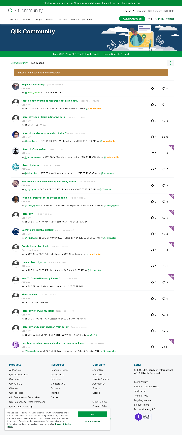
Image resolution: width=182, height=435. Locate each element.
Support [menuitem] (26, 19)
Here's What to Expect (116, 54)
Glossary (55, 388)
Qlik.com (141, 11)
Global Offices (99, 401)
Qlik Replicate (16, 392)
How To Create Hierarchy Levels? (49, 278)
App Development (31, 250)
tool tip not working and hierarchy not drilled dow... (60, 100)
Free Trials (56, 379)
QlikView (26, 88)
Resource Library (59, 370)
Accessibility (98, 383)
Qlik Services (155, 11)
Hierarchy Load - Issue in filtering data (53, 117)
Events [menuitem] (49, 19)
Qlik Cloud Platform (19, 374)
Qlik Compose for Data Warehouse (27, 401)
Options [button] (170, 63)
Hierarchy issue (40, 165)
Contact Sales (99, 406)
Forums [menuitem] (14, 19)
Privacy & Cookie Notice (146, 386)
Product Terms (141, 404)
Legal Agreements (143, 400)
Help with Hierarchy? (43, 84)
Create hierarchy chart (44, 246)
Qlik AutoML (15, 383)
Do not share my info (145, 409)
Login (78, 3)
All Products (15, 370)
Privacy (96, 388)
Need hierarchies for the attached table (54, 197)
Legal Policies (141, 382)
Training (55, 392)
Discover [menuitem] (62, 19)
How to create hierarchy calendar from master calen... (62, 343)
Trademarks (140, 391)
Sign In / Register (164, 18)
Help (150, 18)
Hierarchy (37, 213)
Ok (92, 414)
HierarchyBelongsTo (42, 149)
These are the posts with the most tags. (39, 72)
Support (55, 397)
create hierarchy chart (44, 262)
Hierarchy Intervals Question (47, 310)
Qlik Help (169, 11)
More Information (92, 421)
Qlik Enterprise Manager (21, 406)
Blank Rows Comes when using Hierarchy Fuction (59, 181)
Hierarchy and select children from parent (54, 326)
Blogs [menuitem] (39, 19)
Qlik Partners (57, 374)
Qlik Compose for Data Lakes (24, 397)
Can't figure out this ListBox (47, 229)
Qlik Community (33, 31)
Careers (96, 392)
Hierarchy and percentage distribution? (53, 133)
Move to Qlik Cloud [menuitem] (81, 19)
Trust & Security (100, 379)
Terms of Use (141, 395)
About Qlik (97, 370)
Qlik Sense (14, 379)
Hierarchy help (39, 294)
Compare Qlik (58, 383)
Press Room (98, 374)
